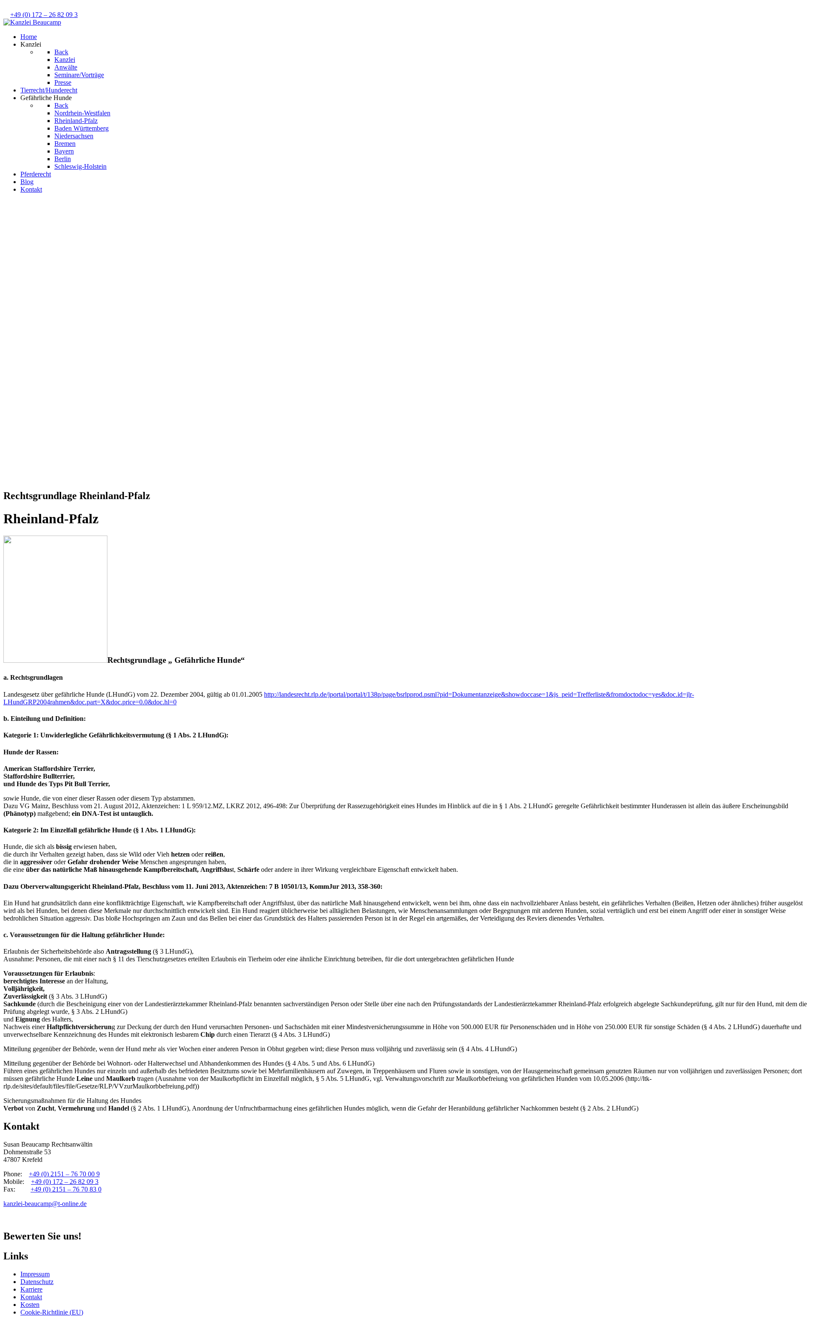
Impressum (35, 1274)
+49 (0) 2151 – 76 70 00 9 (64, 1174)
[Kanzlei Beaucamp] (32, 22)
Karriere (31, 1289)
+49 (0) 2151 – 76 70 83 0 (66, 1189)
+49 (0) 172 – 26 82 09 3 (44, 14)
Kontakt (31, 1297)
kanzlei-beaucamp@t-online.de (45, 1203)
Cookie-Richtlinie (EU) (51, 1312)
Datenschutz (36, 1281)
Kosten (29, 1304)
